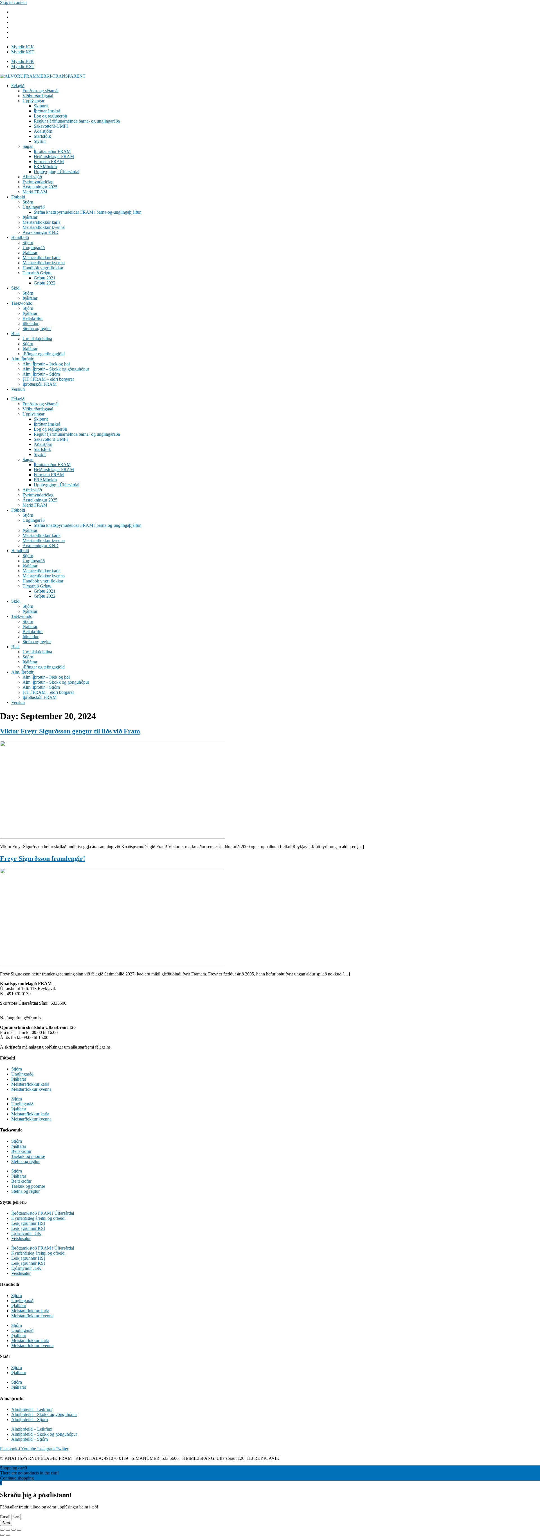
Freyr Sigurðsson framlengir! (42, 858)
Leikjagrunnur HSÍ (28, 1223)
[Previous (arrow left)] (2, 1535)
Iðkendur (30, 323)
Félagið (17, 85)
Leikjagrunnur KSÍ (28, 1228)
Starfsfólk (42, 136)
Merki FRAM (34, 191)
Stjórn (27, 202)
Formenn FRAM (49, 161)
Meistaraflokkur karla (41, 222)
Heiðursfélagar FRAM (54, 156)
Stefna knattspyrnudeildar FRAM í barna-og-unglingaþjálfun (87, 212)
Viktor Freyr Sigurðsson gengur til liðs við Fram (70, 731)
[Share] (8, 1530)
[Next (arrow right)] (8, 1535)
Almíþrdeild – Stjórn (29, 1419)
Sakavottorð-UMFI (51, 126)
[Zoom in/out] (19, 1530)
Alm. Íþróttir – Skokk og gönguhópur (55, 369)
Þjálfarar (29, 217)
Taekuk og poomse (28, 1156)
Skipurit (41, 105)
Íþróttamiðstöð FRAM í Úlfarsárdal (42, 1213)
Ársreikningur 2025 (39, 186)
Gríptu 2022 (44, 283)
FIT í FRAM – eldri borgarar (48, 379)
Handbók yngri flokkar (42, 267)
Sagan (27, 146)
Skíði (16, 288)
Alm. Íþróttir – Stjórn (41, 374)
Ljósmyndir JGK (26, 1233)
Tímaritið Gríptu (36, 272)
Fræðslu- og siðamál (40, 90)
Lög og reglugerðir (50, 116)
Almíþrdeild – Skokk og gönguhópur (44, 1414)
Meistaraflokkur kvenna (43, 227)
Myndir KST (22, 51)
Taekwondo (21, 303)
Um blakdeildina (37, 338)
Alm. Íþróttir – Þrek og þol (46, 364)
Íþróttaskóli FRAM (39, 384)
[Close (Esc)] (2, 1530)
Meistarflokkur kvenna (31, 1089)
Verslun (18, 389)
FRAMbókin (45, 166)
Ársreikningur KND (40, 232)
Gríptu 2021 (44, 277)
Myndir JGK (22, 46)
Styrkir (40, 141)
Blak (15, 333)
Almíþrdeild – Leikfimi (31, 1409)
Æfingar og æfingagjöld (43, 353)
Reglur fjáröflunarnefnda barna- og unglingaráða (77, 121)
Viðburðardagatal (37, 95)
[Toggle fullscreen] (13, 1530)
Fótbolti (18, 197)
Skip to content (13, 2)
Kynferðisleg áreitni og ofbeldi (38, 1218)
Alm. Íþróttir (22, 358)
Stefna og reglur (36, 328)
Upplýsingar (33, 100)
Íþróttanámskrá (47, 111)
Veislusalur (21, 1238)
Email (6, 1516)
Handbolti (20, 237)
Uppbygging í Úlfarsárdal (56, 171)
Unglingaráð (33, 207)
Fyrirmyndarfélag (37, 181)
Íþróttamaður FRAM (52, 151)
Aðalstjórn (43, 131)
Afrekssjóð (32, 176)
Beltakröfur (32, 318)
